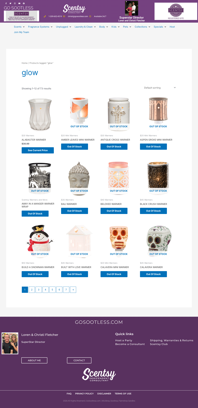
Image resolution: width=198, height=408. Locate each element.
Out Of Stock (74, 146)
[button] (19, 27)
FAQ (69, 393)
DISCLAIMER (104, 393)
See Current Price (38, 150)
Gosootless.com (99, 322)
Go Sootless (18, 8)
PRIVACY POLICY (84, 393)
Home (25, 63)
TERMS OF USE (123, 393)
